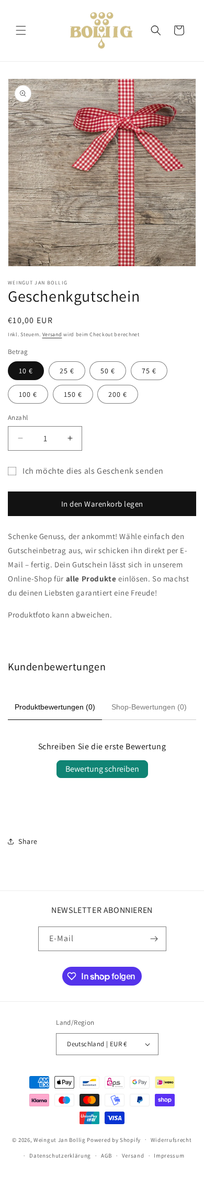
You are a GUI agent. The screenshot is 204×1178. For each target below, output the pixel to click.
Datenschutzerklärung (60, 1155)
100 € (28, 394)
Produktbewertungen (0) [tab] (55, 707)
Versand (52, 334)
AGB (106, 1155)
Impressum (169, 1155)
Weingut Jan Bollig (59, 1139)
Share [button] (28, 841)
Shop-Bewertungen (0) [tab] (149, 707)
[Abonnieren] (154, 939)
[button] (20, 30)
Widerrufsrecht (171, 1139)
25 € (67, 370)
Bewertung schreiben (102, 768)
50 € (107, 370)
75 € (149, 370)
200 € (117, 394)
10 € (26, 370)
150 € (73, 394)
